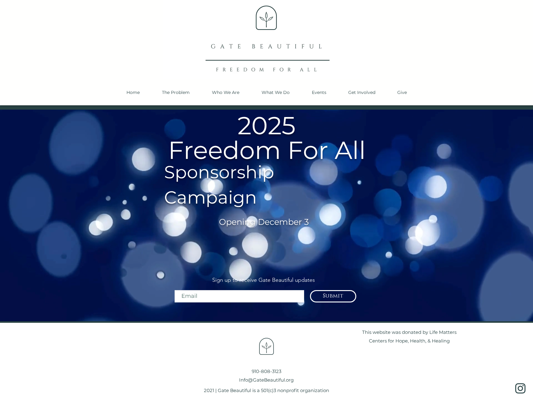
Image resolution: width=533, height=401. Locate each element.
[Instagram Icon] (520, 388)
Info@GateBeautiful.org (266, 380)
